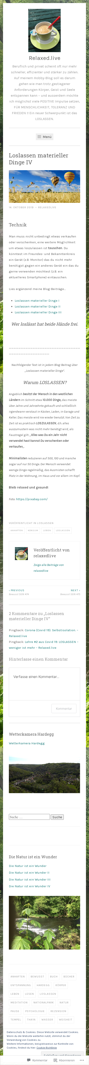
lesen (29, 993)
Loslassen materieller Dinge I (37, 301)
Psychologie (35, 1011)
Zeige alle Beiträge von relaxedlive (48, 568)
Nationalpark (43, 1002)
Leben (47, 530)
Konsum (33, 530)
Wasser (47, 1019)
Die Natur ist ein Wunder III (30, 879)
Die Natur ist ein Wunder (27, 866)
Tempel (16, 1019)
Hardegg (43, 985)
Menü (47, 137)
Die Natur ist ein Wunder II (29, 872)
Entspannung (21, 985)
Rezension (58, 1011)
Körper (61, 985)
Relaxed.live (44, 57)
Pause (15, 1011)
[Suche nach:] (30, 817)
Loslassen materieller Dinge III (38, 312)
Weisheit (65, 1019)
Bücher (69, 976)
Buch (54, 976)
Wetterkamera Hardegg (27, 743)
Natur (64, 1002)
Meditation (19, 1002)
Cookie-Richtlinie (47, 1047)
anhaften (17, 530)
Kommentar (64, 708)
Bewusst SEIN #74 (19, 592)
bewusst (37, 976)
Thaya (31, 1019)
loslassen (45, 523)
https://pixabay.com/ (32, 499)
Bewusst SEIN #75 (70, 592)
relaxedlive (47, 207)
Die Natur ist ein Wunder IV (29, 886)
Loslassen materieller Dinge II (37, 306)
